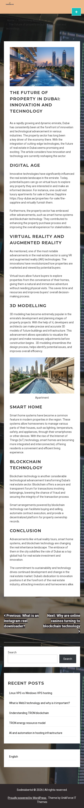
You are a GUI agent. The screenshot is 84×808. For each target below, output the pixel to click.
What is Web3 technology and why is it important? (39, 703)
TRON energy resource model (27, 723)
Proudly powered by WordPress (27, 797)
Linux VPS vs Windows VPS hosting (30, 693)
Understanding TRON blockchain (29, 713)
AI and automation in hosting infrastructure (35, 732)
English (13, 756)
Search (12, 652)
